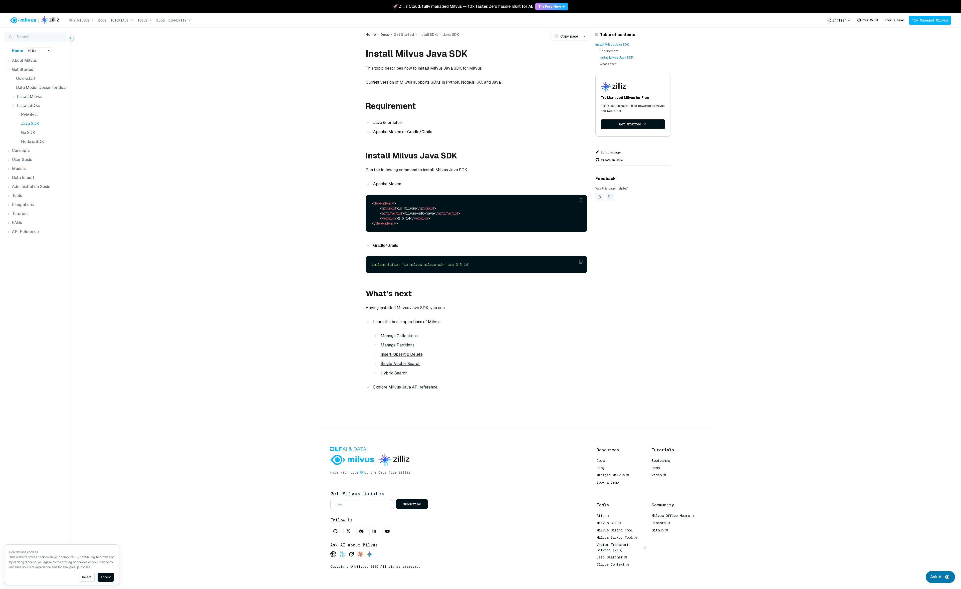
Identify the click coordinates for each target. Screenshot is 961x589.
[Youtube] (387, 531)
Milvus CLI (607, 523)
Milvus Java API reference (412, 387)
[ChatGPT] (333, 554)
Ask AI (936, 576)
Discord (659, 523)
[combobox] (839, 20)
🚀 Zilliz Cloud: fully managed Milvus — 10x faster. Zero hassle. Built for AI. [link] (463, 6)
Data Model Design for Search (40, 87)
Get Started (630, 124)
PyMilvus (30, 114)
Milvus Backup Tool (615, 537)
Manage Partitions (397, 345)
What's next (608, 64)
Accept (106, 577)
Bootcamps (661, 460)
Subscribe (412, 504)
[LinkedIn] (374, 531)
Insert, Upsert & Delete (402, 354)
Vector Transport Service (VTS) (613, 547)
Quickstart (26, 78)
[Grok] (351, 554)
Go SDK (28, 132)
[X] (348, 531)
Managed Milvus (611, 475)
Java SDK (30, 123)
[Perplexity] (342, 554)
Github (658, 530)
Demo (656, 468)
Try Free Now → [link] (551, 6)
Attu (601, 515)
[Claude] (360, 554)
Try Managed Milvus (930, 20)
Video (657, 475)
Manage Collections (399, 335)
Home (17, 50)
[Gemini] (369, 554)
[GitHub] (335, 531)
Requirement (609, 51)
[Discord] (361, 531)
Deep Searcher (610, 557)
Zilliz (404, 472)
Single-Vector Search (400, 363)
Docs (102, 20)
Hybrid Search (394, 373)
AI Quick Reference (615, 489)
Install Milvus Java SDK (612, 44)
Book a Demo (894, 20)
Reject (86, 577)
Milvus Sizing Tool (615, 530)
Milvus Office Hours (671, 515)
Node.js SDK (32, 141)
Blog (160, 20)
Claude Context (611, 564)
